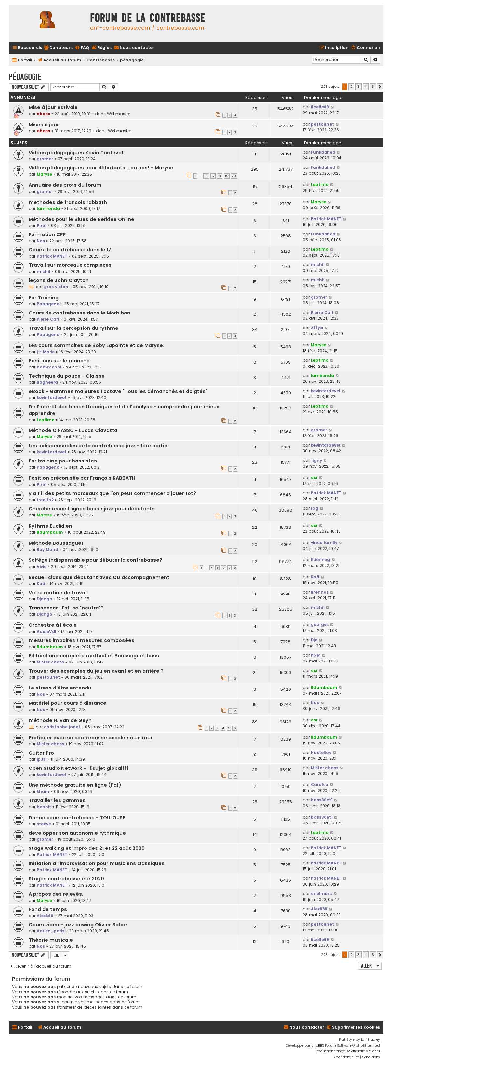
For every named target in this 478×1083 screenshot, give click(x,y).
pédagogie (25, 77)
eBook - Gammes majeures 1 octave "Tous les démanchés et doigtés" (118, 391)
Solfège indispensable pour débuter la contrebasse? (95, 560)
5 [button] (373, 86)
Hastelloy (321, 752)
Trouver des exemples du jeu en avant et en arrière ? (96, 671)
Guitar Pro (41, 753)
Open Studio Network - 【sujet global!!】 (80, 768)
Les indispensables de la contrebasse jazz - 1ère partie (98, 445)
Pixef (41, 225)
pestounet (322, 124)
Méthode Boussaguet (56, 543)
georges (320, 624)
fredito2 (45, 499)
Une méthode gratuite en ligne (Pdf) (75, 785)
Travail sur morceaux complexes (70, 265)
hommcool (49, 367)
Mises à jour (44, 124)
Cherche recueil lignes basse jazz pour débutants (92, 508)
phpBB (316, 1045)
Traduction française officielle (340, 1051)
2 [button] (351, 86)
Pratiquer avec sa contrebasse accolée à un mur (91, 737)
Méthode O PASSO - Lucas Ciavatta (73, 430)
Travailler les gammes (57, 800)
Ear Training (44, 297)
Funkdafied (323, 152)
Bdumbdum (50, 532)
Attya (317, 327)
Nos (41, 241)
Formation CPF (47, 234)
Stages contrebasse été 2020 (66, 879)
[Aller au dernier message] (332, 107)
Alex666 (45, 915)
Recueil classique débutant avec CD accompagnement (99, 577)
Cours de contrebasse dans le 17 (70, 250)
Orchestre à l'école (53, 625)
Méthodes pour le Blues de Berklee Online (81, 219)
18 (219, 176)
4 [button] (366, 86)
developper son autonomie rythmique (77, 833)
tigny (316, 460)
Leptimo (320, 184)
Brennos (320, 592)
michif (43, 271)
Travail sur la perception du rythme (73, 328)
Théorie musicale (51, 940)
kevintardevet (52, 397)
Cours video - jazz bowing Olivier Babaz (78, 924)
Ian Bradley (370, 1039)
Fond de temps (48, 909)
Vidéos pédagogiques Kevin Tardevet (76, 152)
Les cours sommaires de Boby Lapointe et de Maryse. (96, 345)
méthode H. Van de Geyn (60, 720)
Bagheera (47, 382)
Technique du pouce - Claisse (67, 376)
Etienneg (320, 559)
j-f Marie (46, 351)
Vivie (41, 566)
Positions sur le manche (59, 360)
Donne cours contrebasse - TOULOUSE (77, 817)
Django (44, 599)
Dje (314, 640)
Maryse (44, 174)
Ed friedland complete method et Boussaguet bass (94, 655)
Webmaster (118, 113)
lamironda (48, 208)
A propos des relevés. (56, 894)
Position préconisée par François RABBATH (82, 478)
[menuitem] (58, 48)
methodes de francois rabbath (68, 202)
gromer (45, 159)
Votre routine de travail (58, 592)
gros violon (56, 286)
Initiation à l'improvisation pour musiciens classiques (97, 863)
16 (206, 176)
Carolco (319, 784)
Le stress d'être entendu (60, 688)
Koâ (41, 583)
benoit (44, 806)
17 (213, 176)
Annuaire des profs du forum (65, 185)
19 (226, 176)
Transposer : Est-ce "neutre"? (66, 608)
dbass (43, 113)
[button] (380, 86)
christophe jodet (62, 726)
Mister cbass (50, 662)
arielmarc (321, 893)
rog (314, 508)
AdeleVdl (46, 631)
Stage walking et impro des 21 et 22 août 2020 (87, 848)
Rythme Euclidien (50, 526)
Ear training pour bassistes (63, 461)
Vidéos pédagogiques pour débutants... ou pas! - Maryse (101, 168)
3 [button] (358, 86)
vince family (324, 542)
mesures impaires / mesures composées (81, 640)
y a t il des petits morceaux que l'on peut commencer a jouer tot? (112, 493)
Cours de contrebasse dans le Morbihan (79, 313)
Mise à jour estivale (53, 107)
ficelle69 (320, 107)
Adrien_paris (50, 931)
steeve (44, 824)
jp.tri (41, 759)
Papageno (48, 304)
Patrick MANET (326, 218)
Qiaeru (374, 1051)
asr (314, 477)
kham (43, 791)
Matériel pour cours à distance (67, 703)
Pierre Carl (48, 319)
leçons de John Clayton (59, 280)
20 (234, 176)
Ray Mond (47, 549)
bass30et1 (322, 800)
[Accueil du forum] (47, 23)
